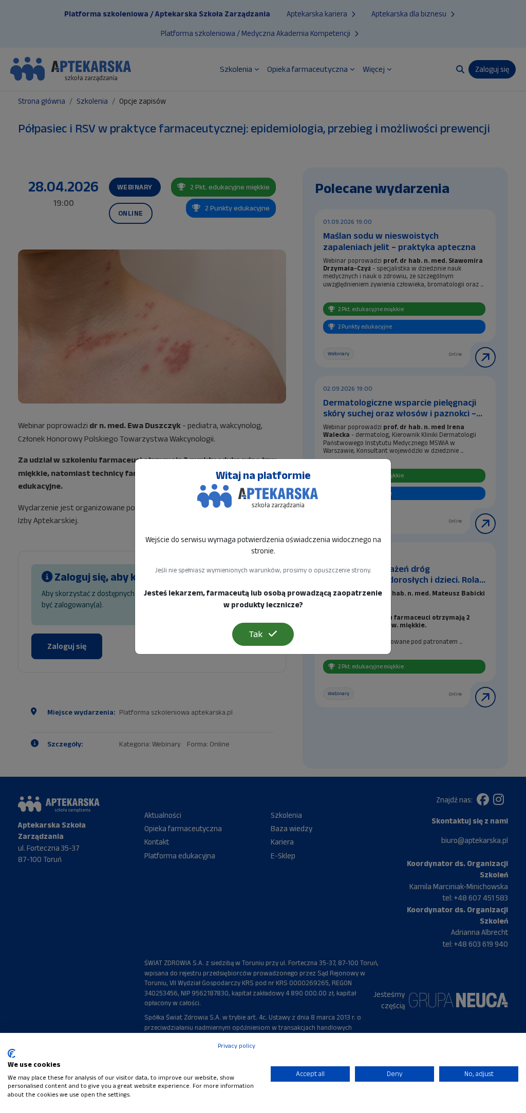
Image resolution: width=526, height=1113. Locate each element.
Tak (257, 634)
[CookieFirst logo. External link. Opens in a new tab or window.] (11, 1053)
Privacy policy (236, 1045)
